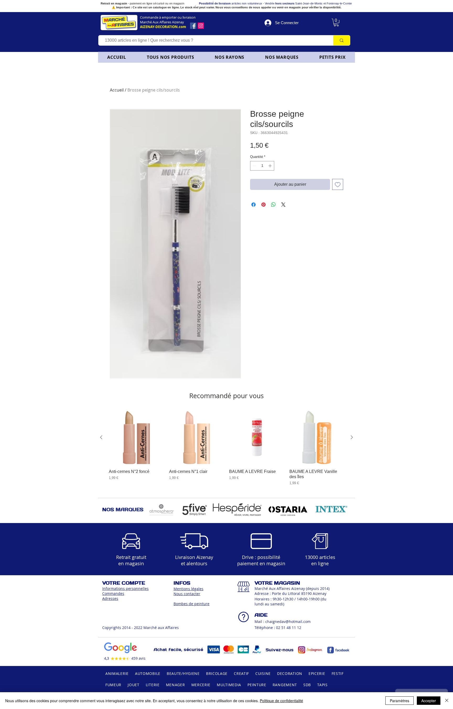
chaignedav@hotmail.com (288, 621)
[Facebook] (193, 26)
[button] (230, 57)
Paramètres (399, 700)
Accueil (117, 90)
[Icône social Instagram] (201, 26)
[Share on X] (283, 204)
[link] (336, 22)
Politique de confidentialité (281, 700)
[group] (226, 448)
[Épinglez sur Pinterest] (263, 204)
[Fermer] (447, 700)
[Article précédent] (101, 437)
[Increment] (270, 165)
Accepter (428, 700)
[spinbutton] (262, 165)
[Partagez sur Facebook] (253, 204)
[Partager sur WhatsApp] (273, 204)
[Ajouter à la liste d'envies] (337, 184)
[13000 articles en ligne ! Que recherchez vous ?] (341, 40)
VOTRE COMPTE (123, 583)
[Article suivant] (352, 437)
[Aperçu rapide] (136, 437)
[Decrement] (254, 165)
